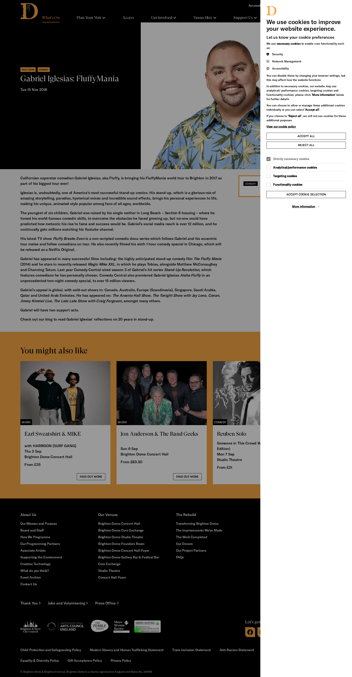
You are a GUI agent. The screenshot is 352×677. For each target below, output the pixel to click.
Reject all (306, 145)
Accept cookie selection (306, 194)
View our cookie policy (281, 126)
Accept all (306, 136)
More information (303, 206)
